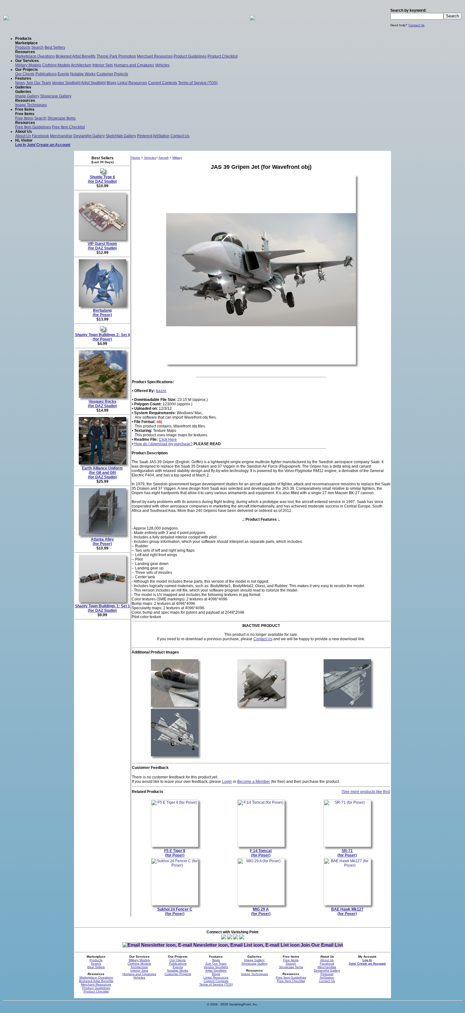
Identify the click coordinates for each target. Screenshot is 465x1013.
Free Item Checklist (68, 127)
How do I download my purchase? (163, 444)
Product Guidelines (190, 56)
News (20, 83)
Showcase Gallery (55, 96)
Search (37, 47)
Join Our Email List (322, 945)
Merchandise (61, 136)
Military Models (28, 65)
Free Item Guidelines (33, 127)
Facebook (40, 136)
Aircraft (163, 157)
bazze (161, 391)
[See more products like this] (366, 791)
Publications (46, 74)
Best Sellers (55, 47)
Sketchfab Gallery (121, 136)
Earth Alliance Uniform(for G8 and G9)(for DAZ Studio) (102, 472)
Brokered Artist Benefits (76, 56)
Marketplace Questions (35, 56)
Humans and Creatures (134, 65)
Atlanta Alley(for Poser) (102, 541)
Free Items (24, 118)
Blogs (111, 83)
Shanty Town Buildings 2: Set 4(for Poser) (102, 337)
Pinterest (144, 136)
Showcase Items (61, 118)
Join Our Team (38, 83)
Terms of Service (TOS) (198, 83)
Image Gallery (27, 96)
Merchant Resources (155, 56)
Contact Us (416, 25)
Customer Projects (112, 74)
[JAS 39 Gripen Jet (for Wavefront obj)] (174, 707)
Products (22, 47)
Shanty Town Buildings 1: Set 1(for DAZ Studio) (102, 608)
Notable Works (83, 74)
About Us (23, 136)
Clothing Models (56, 65)
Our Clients (24, 74)
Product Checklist (223, 56)
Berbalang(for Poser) (102, 312)
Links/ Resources (132, 83)
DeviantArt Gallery (89, 136)
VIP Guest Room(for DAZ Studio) (102, 246)
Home (136, 157)
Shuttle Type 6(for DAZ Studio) (102, 179)
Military (177, 157)
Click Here (168, 439)
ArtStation (161, 136)
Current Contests (162, 83)
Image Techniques (31, 105)
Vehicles (162, 65)
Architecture (81, 65)
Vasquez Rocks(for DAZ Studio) (102, 403)
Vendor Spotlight (66, 83)
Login (227, 781)
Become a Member (253, 781)
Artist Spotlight (93, 83)
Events (63, 74)
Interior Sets (102, 65)
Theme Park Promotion (116, 56)
